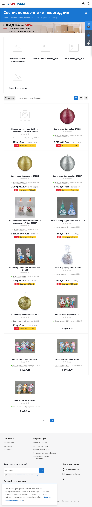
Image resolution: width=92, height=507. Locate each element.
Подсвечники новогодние (45, 58)
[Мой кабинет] (83, 4)
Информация (39, 438)
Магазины (8, 449)
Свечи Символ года (17, 88)
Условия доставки (40, 446)
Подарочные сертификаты (44, 453)
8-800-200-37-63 (73, 469)
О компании (9, 443)
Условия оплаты (40, 443)
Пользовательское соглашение (41, 457)
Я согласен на (24, 475)
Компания (9, 438)
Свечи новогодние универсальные (17, 59)
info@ (68, 474)
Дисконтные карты (41, 449)
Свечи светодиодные (74, 58)
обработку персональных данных (30, 475)
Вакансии (8, 446)
